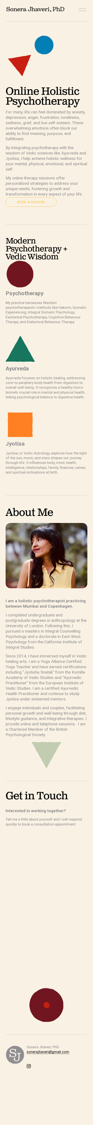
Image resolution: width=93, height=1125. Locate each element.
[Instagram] (29, 1066)
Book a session (31, 202)
